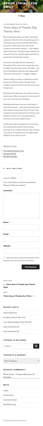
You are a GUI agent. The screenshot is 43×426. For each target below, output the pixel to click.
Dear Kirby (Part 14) (11, 327)
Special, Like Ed (9, 154)
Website (6, 246)
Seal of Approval (10, 313)
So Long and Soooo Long (13, 151)
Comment (8, 191)
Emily (25, 24)
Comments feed (10, 400)
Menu (23, 16)
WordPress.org (9, 404)
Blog (9, 168)
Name (6, 222)
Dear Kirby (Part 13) (11, 331)
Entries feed (8, 395)
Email (6, 234)
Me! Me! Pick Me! (10, 156)
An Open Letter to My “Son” (14, 317)
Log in (5, 390)
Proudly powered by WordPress (14, 420)
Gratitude (17, 168)
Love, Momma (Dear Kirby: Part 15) (17, 322)
